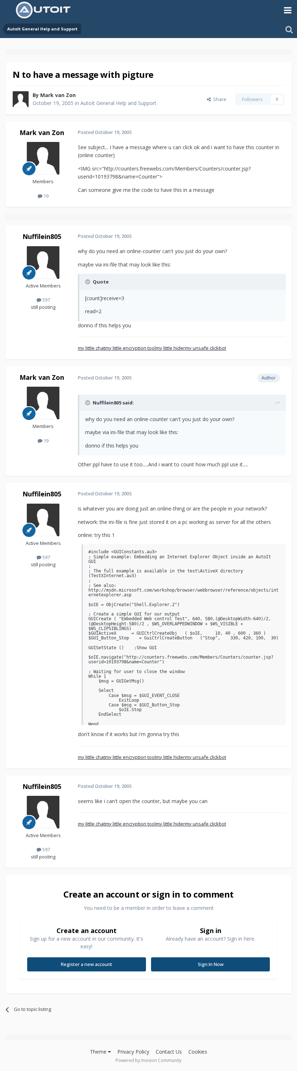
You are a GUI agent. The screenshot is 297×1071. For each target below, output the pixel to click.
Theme (99, 1051)
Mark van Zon (58, 95)
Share (218, 99)
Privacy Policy (133, 1051)
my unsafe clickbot (205, 348)
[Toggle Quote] (88, 282)
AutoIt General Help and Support (118, 103)
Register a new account (86, 964)
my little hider (170, 348)
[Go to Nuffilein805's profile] (43, 262)
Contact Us (169, 1051)
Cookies (197, 1051)
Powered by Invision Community (148, 1060)
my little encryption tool (130, 348)
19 (45, 196)
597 (45, 300)
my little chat (91, 348)
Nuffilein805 (41, 236)
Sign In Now (210, 964)
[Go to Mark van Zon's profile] (21, 99)
